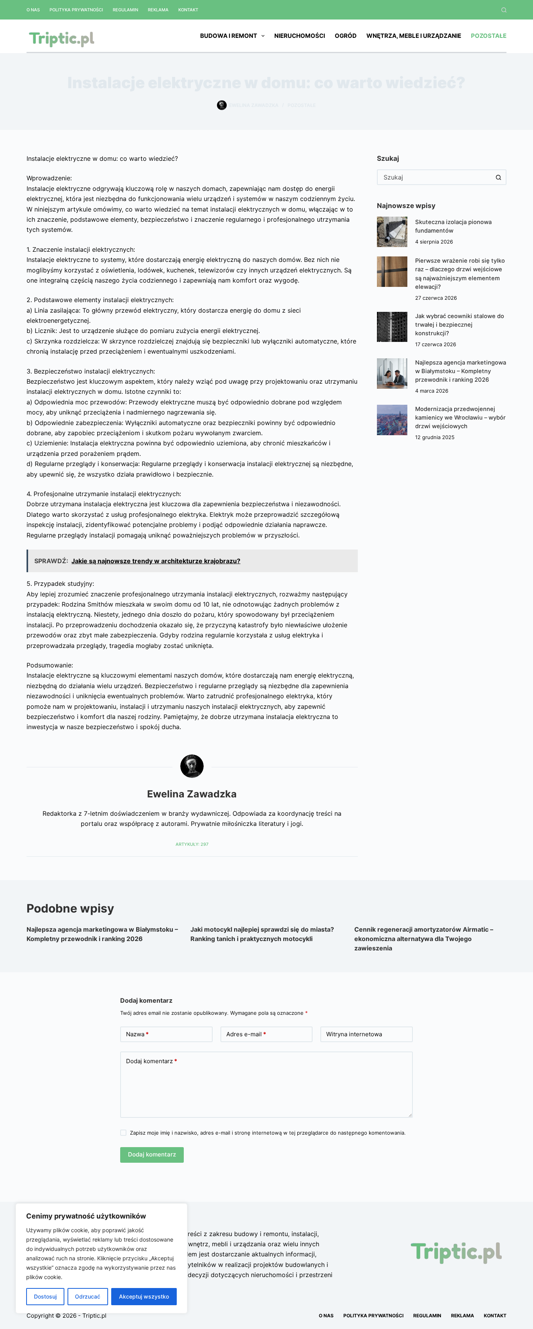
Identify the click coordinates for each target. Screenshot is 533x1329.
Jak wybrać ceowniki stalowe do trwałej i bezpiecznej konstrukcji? (459, 325)
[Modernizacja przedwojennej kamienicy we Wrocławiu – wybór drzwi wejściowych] (392, 420)
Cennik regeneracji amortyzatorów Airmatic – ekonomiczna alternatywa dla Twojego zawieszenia (423, 938)
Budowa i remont (228, 35)
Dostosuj (45, 1296)
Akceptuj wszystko (144, 1296)
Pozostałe (488, 35)
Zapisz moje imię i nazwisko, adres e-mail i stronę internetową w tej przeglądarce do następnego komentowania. (268, 1133)
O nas (33, 9)
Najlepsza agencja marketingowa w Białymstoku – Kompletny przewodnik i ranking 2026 (460, 371)
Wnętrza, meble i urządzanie (413, 35)
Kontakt (188, 9)
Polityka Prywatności (76, 9)
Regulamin (125, 9)
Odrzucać (87, 1296)
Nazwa (137, 1034)
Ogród (346, 35)
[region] (101, 1258)
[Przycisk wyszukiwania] (499, 177)
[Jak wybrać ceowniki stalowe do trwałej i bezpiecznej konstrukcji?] (392, 327)
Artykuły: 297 (192, 844)
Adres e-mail (246, 1034)
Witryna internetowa (354, 1034)
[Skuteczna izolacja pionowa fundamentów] (392, 232)
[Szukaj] (503, 9)
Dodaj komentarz (151, 1061)
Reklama (158, 9)
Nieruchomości (299, 35)
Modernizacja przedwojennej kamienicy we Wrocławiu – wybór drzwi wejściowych (460, 418)
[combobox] (435, 177)
